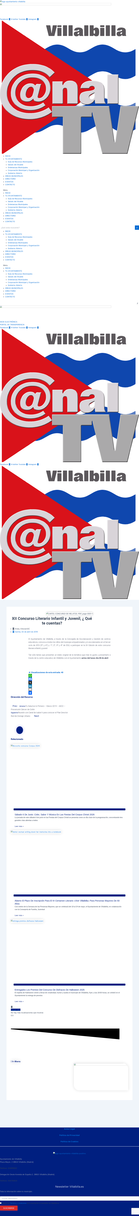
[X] (69, 682)
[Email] (69, 689)
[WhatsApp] (69, 675)
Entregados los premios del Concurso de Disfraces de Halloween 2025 (49, 990)
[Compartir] (69, 693)
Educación (25, 629)
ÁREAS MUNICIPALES (14, 176)
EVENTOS (9, 182)
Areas (17, 629)
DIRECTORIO (10, 179)
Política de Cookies (69, 1141)
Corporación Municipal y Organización (23, 170)
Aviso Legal (69, 1129)
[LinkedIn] (69, 686)
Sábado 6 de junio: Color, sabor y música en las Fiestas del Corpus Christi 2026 (54, 814)
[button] (69, 190)
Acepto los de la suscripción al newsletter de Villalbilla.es (30, 1203)
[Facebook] (69, 679)
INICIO (7, 156)
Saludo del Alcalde (15, 165)
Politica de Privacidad (69, 1135)
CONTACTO (10, 184)
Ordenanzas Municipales (18, 167)
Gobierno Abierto (15, 173)
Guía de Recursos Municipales (20, 162)
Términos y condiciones (18, 1203)
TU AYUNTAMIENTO (13, 159)
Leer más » (19, 826)
